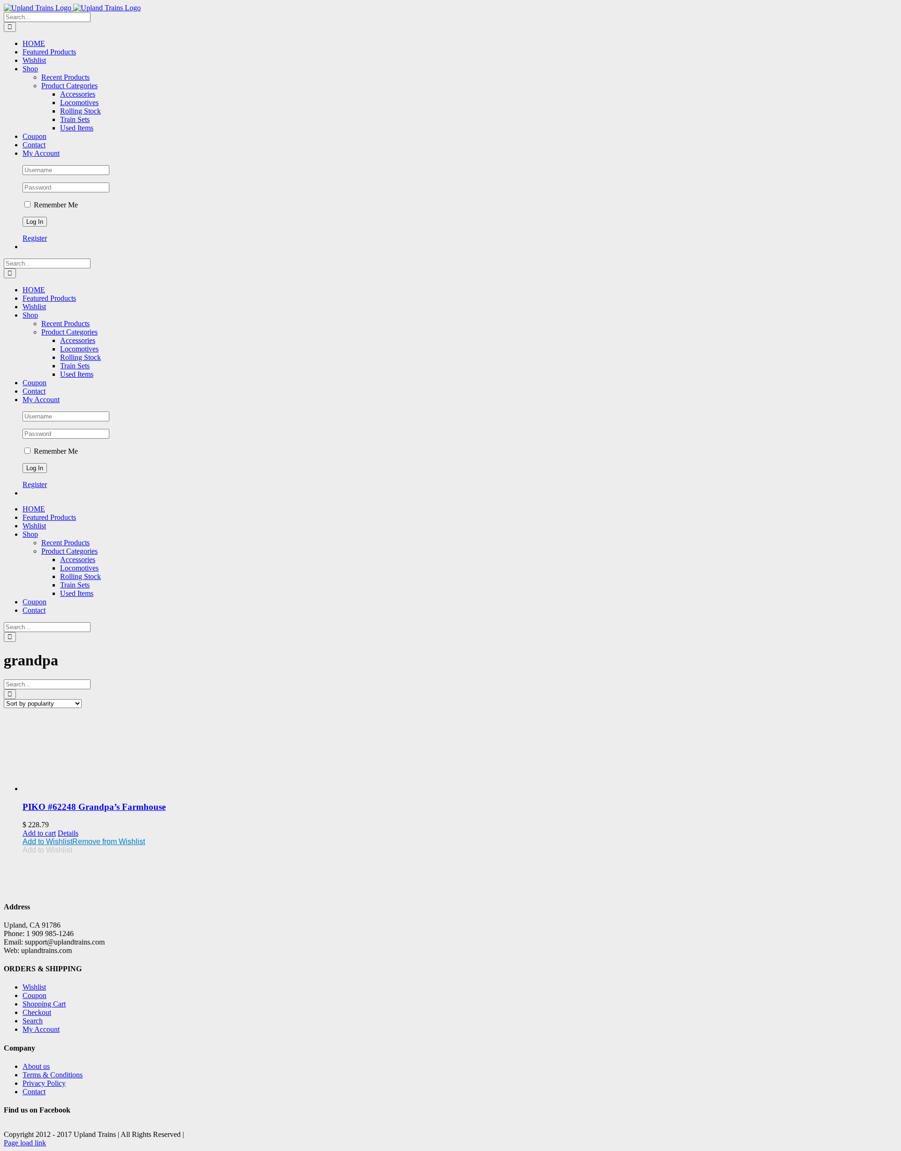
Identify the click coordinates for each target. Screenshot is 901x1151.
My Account (41, 1029)
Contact (34, 1092)
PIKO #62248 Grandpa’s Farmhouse (94, 807)
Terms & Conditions (53, 1075)
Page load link (25, 1143)
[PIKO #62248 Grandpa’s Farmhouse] (460, 754)
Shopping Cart (44, 1004)
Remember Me (55, 205)
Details (68, 833)
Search (33, 1021)
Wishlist (34, 987)
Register (35, 238)
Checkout (37, 1012)
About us (36, 1066)
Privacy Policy (44, 1083)
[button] (84, 842)
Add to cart (39, 833)
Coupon (34, 995)
